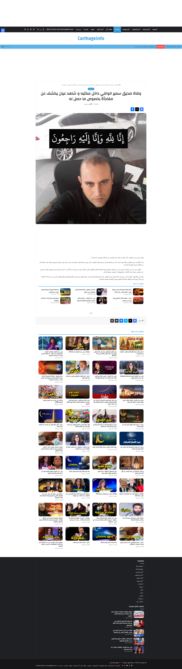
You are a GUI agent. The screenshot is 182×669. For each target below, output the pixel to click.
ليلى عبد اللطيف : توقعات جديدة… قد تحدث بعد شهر (121, 648)
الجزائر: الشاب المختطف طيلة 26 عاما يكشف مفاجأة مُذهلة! (133, 519)
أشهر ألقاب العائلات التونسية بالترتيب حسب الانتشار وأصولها (121, 640)
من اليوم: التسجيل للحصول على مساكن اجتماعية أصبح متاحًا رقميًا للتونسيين (122, 623)
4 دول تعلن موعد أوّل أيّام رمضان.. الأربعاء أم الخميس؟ (132, 353)
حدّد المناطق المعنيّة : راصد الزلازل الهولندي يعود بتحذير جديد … (107, 472)
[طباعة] (112, 321)
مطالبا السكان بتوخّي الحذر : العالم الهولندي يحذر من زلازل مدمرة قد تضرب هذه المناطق (52, 449)
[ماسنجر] (132, 109)
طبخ (142, 590)
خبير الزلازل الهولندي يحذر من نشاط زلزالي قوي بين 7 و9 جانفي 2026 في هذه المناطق (105, 354)
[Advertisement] (91, 13)
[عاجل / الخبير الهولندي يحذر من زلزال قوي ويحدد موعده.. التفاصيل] (131, 534)
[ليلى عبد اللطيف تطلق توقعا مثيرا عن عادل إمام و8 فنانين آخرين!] (50, 463)
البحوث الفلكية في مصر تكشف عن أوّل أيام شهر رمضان (132, 472)
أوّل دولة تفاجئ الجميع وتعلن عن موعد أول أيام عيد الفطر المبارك (78, 425)
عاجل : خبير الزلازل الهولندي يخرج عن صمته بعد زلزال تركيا (78, 377)
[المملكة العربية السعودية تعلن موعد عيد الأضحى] (65, 291)
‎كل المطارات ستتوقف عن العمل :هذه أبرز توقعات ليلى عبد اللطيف (78, 448)
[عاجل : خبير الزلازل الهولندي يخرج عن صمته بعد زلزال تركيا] (78, 367)
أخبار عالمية (100, 29)
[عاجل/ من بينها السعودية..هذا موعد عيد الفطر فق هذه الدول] (131, 438)
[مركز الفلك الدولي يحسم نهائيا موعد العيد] (104, 438)
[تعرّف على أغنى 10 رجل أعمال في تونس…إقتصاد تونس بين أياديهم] (139, 632)
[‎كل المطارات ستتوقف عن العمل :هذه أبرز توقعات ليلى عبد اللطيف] (78, 438)
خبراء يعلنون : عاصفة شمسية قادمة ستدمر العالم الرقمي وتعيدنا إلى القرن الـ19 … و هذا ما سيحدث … (52, 378)
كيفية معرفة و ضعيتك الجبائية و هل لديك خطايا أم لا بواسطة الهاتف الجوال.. (121, 614)
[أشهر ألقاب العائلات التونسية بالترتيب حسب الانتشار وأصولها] (139, 641)
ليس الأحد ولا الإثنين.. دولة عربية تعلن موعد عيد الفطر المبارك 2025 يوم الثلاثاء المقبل (78, 402)
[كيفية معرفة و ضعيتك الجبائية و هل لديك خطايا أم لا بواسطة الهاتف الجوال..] (139, 614)
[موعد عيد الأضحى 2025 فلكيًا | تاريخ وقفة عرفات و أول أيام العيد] (131, 392)
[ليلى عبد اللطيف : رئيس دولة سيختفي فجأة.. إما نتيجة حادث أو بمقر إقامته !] (104, 367)
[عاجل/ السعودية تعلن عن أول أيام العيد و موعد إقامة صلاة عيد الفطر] (104, 416)
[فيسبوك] (142, 109)
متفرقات (117, 29)
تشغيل (92, 29)
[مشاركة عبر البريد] (117, 321)
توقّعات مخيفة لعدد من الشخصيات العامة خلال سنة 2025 (132, 495)
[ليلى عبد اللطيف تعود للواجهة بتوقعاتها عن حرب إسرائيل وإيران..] (131, 367)
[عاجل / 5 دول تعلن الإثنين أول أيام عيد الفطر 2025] (131, 416)
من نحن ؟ (78, 29)
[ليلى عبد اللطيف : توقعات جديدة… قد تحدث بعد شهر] (139, 649)
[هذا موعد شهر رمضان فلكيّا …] (104, 534)
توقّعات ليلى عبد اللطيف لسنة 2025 (106, 494)
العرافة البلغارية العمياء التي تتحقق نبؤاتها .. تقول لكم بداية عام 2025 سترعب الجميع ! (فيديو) (51, 520)
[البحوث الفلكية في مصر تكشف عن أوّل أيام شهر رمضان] (131, 463)
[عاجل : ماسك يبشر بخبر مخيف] (78, 534)
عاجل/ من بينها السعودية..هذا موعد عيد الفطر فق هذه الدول (132, 448)
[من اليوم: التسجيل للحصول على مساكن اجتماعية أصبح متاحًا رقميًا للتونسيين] (139, 623)
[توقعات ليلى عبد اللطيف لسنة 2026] (78, 343)
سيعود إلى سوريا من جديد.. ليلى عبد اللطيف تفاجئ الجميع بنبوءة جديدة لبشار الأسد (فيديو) (51, 496)
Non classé (139, 566)
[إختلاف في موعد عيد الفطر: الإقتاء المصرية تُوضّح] (50, 392)
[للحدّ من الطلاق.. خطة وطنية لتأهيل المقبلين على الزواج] (102, 291)
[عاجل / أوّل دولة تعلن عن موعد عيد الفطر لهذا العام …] (50, 416)
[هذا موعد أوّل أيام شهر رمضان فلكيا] (78, 463)
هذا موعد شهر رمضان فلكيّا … (108, 542)
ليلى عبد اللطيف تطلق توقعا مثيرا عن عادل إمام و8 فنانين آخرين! (52, 472)
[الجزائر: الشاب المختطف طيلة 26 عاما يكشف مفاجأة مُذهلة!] (131, 509)
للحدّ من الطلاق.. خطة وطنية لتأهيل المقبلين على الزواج (85, 290)
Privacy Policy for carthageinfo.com (60, 29)
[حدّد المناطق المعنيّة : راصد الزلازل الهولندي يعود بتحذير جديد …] (104, 463)
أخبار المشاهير (136, 29)
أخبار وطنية (126, 29)
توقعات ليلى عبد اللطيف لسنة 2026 (79, 352)
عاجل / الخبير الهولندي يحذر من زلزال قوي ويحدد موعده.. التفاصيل (132, 543)
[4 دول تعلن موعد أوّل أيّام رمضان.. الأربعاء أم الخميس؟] (131, 343)
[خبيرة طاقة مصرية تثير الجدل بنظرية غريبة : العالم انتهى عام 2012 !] (138, 291)
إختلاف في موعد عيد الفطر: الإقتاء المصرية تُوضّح (53, 401)
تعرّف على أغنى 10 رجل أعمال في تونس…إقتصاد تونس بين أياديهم (122, 631)
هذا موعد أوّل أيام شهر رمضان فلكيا (79, 471)
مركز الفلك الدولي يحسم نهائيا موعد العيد (105, 447)
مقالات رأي (109, 29)
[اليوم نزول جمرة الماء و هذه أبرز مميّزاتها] (65, 300)
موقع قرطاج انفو (114, 662)
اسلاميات (140, 584)
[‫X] (137, 109)
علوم (141, 593)
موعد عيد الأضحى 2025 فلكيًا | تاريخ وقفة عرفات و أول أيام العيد (133, 401)
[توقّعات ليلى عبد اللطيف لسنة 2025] (104, 485)
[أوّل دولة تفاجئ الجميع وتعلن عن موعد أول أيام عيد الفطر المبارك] (78, 416)
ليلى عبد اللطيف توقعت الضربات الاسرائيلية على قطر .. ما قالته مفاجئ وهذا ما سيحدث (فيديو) (52, 354)
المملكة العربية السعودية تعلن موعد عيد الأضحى (50, 290)
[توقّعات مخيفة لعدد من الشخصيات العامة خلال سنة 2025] (131, 485)
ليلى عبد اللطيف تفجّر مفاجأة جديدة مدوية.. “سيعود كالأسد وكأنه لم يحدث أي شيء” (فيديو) (105, 520)
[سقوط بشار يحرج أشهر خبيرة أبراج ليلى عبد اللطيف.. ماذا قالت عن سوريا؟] (78, 485)
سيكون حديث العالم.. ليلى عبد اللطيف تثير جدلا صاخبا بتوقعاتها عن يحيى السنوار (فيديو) (51, 544)
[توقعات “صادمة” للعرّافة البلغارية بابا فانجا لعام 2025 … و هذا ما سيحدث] (78, 509)
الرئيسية (154, 29)
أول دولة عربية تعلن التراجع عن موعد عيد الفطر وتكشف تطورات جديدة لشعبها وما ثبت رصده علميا (105, 402)
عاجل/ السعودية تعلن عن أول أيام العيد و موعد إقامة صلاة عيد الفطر (105, 425)
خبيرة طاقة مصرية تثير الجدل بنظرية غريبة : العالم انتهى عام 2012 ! (122, 290)
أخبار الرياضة (146, 29)
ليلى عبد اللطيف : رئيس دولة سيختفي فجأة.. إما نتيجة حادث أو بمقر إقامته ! (106, 377)
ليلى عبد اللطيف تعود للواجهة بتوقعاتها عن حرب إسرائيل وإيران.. (132, 377)
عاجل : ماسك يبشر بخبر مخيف (81, 542)
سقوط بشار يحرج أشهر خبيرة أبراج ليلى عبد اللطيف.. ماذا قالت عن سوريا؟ (78, 495)
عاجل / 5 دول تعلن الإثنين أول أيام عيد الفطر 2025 (133, 425)
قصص (141, 595)
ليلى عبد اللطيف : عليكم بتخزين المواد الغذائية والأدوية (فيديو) (86, 299)
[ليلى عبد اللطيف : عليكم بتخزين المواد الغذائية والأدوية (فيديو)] (102, 300)
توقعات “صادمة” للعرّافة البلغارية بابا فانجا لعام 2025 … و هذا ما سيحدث (79, 519)
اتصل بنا (86, 29)
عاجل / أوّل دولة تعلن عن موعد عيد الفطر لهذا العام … (51, 425)
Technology (139, 569)
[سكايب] (126, 321)
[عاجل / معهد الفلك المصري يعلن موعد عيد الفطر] (138, 300)
